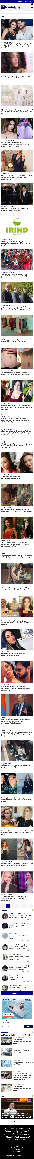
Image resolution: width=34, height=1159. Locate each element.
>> (31, 905)
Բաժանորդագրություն (17, 1148)
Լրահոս (4, 910)
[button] (12, 1121)
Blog (2, 1096)
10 (26, 905)
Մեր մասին (17, 1149)
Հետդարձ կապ (17, 1151)
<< (3, 905)
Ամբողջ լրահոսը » (17, 993)
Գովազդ (17, 1146)
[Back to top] (31, 1156)
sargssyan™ (26, 1155)
